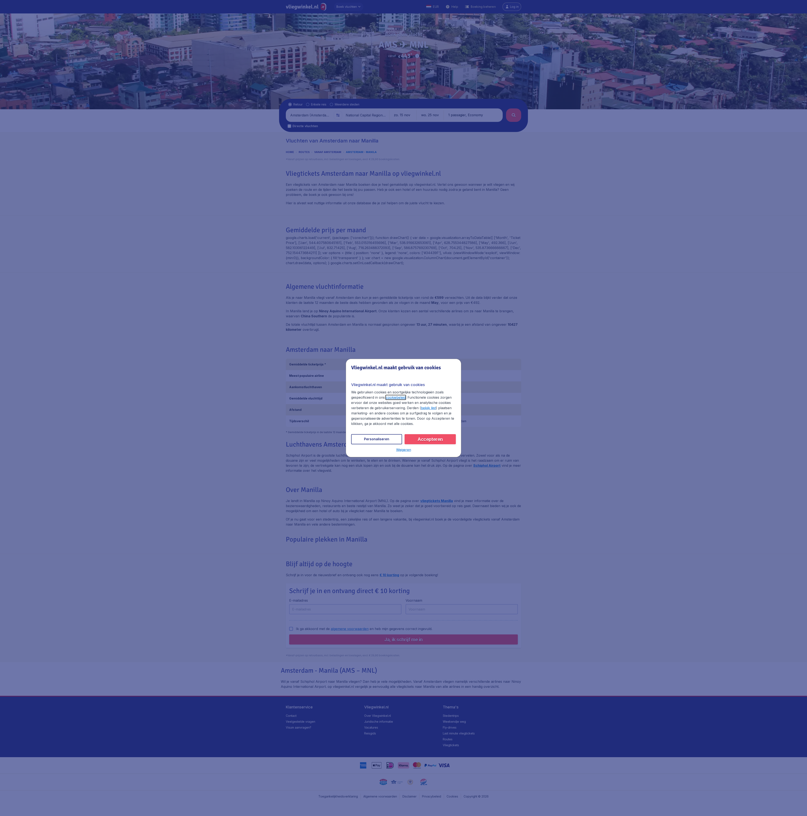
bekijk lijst (428, 408)
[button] (403, 450)
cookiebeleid (396, 397)
